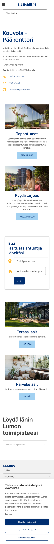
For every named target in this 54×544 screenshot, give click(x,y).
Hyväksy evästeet (27, 522)
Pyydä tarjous (27, 216)
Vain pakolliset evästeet (27, 530)
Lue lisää (8, 514)
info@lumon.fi (14, 83)
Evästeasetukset (27, 537)
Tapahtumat (27, 155)
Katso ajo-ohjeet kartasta (19, 89)
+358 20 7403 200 (16, 76)
